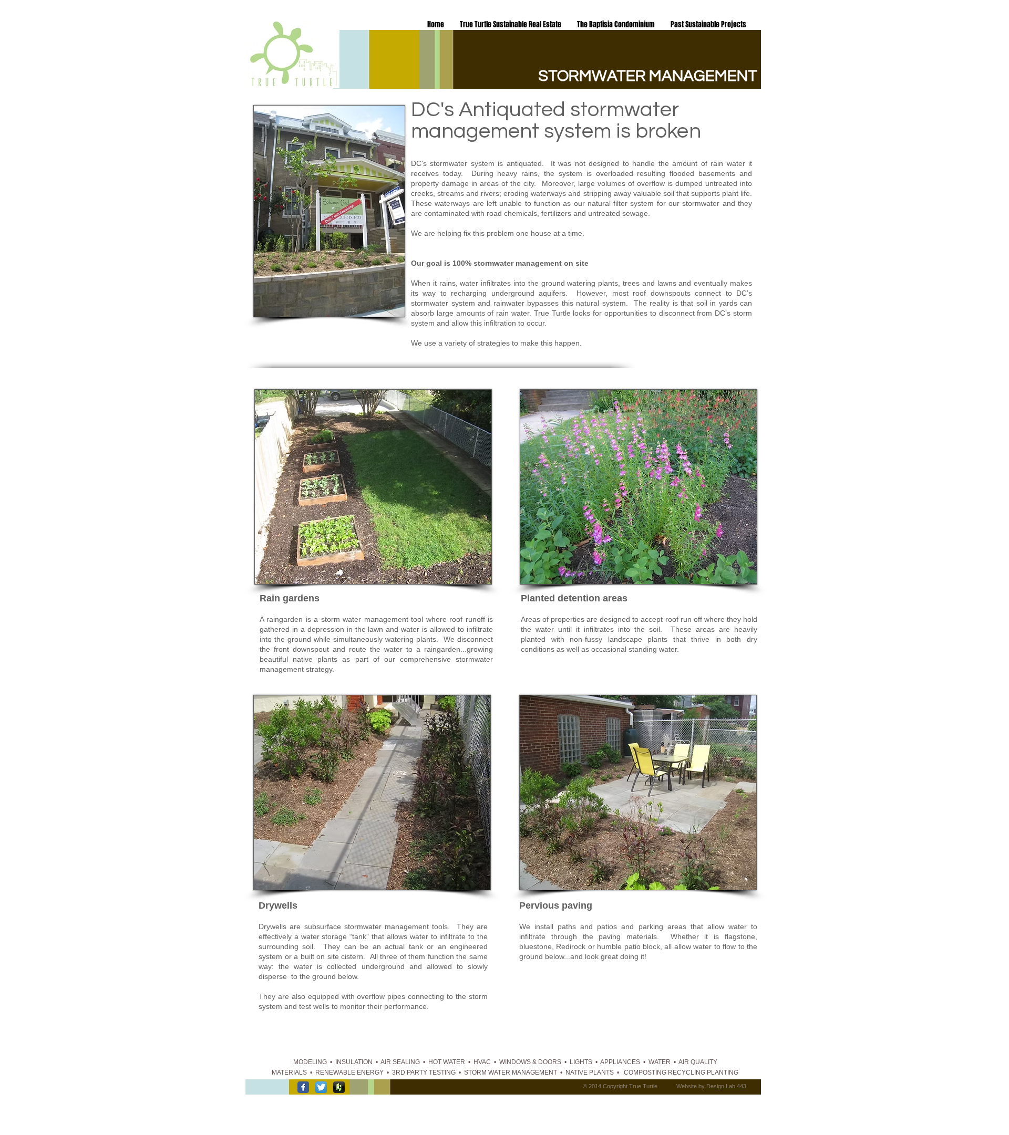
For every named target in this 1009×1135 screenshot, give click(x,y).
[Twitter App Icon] (321, 1087)
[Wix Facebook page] (303, 1087)
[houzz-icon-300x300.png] (339, 1087)
